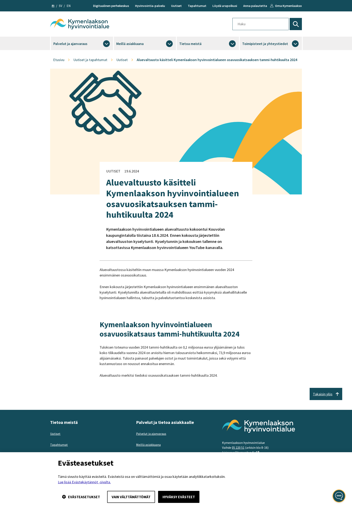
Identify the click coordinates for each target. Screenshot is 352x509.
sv (60, 6)
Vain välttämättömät (131, 497)
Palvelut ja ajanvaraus (70, 43)
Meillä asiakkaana (130, 43)
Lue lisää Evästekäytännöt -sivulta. (84, 482)
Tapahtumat (197, 6)
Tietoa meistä (190, 43)
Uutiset (176, 6)
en (69, 6)
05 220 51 (238, 447)
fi (53, 6)
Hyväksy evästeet (179, 497)
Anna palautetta (255, 6)
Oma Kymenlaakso (288, 6)
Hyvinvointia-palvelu (150, 6)
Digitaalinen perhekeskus (111, 6)
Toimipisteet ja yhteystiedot (265, 43)
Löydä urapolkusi (224, 6)
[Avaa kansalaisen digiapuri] (338, 495)
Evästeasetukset (84, 497)
